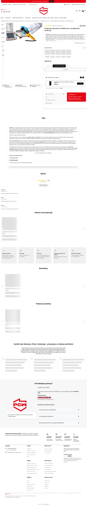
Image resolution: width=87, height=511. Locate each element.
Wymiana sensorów (31, 471)
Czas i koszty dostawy (49, 473)
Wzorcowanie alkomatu (32, 473)
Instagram (46, 486)
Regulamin (29, 449)
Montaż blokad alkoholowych (33, 469)
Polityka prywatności (48, 463)
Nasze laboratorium (31, 484)
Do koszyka (9, 239)
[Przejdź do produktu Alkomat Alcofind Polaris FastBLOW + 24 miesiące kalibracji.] (12, 281)
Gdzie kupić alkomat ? (31, 452)
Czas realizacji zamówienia (50, 471)
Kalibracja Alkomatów (45, 21)
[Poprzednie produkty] (2, 229)
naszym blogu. (12, 416)
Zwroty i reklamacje (31, 454)
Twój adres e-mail (68, 454)
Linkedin (46, 488)
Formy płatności (47, 469)
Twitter (45, 484)
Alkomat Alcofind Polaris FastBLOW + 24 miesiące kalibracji (64, 82)
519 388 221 (67, 4)
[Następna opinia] (84, 362)
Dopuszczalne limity (48, 465)
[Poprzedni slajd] (81, 77)
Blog (28, 482)
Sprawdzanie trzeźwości (32, 465)
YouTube (46, 482)
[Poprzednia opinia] (2, 362)
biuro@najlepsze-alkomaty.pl (79, 4)
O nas (28, 480)
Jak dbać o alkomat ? (31, 450)
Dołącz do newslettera (70, 456)
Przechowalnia (47, 452)
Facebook (46, 480)
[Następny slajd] (83, 77)
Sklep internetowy (43, 504)
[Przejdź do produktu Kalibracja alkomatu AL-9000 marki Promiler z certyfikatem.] (9, 224)
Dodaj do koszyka (60, 66)
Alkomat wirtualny (30, 488)
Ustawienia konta (48, 450)
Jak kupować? (47, 467)
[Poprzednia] (2, 1)
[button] (67, 66)
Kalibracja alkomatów (31, 467)
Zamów (51, 1)
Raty (28, 456)
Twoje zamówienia (48, 449)
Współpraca (29, 486)
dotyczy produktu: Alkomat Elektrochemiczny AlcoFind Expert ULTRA (18, 365)
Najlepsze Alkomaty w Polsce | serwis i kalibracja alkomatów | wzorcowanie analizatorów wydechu (20, 21)
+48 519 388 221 (44, 397)
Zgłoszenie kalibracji (31, 463)
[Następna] (84, 1)
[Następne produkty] (84, 229)
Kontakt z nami (30, 490)
